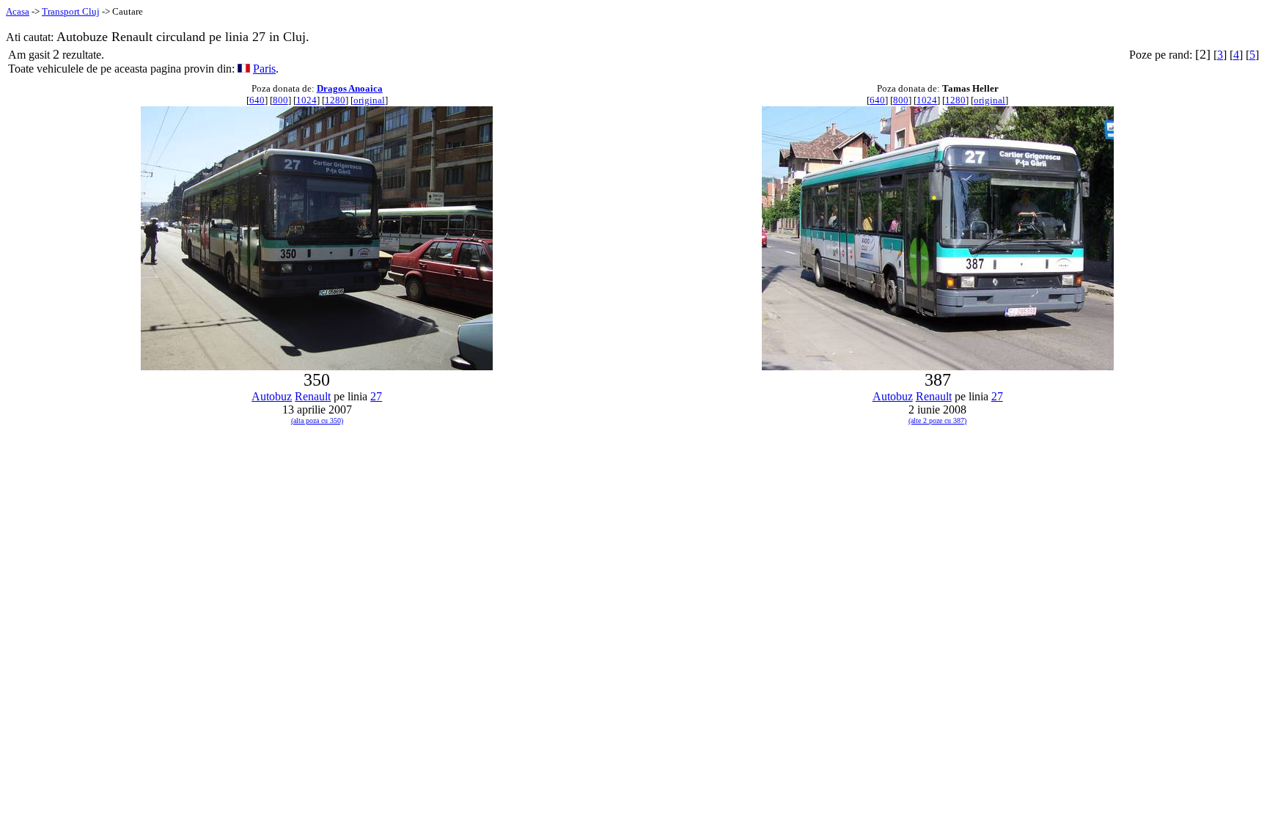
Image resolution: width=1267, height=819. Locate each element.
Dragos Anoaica (350, 88)
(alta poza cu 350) (317, 420)
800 (280, 100)
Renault (313, 396)
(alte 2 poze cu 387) (937, 420)
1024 (306, 100)
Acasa (17, 11)
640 (257, 100)
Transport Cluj (71, 11)
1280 (335, 100)
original (369, 100)
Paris (264, 68)
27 (376, 396)
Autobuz (271, 396)
